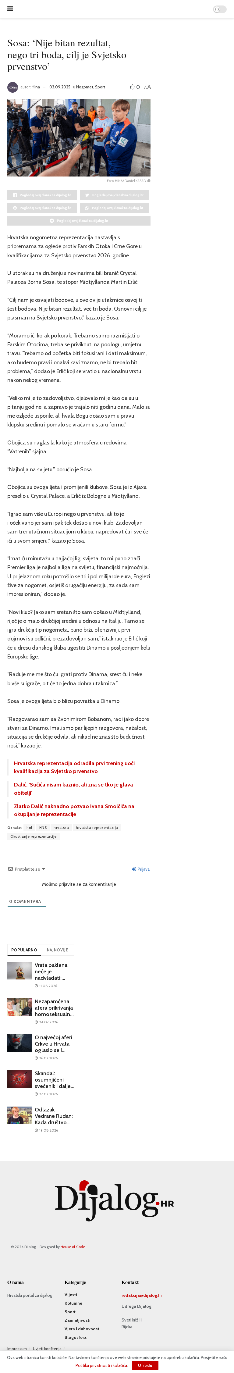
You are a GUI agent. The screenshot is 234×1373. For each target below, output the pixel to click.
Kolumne (73, 1303)
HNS (43, 827)
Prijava (143, 869)
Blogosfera (76, 1337)
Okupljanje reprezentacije (33, 836)
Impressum (17, 1348)
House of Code (73, 1246)
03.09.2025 (59, 86)
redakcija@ (132, 1295)
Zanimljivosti (77, 1320)
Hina (36, 86)
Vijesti (71, 1294)
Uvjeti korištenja (47, 1348)
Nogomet (84, 86)
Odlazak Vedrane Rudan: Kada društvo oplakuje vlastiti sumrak (54, 1122)
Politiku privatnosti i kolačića (101, 1365)
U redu (145, 1365)
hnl (29, 827)
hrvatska (61, 827)
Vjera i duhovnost (82, 1329)
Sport (100, 86)
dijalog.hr (152, 1295)
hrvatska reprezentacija (97, 827)
